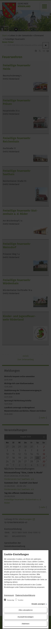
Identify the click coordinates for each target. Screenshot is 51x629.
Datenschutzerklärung (25, 595)
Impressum (9, 595)
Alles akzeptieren (26, 610)
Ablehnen (25, 624)
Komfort (20, 600)
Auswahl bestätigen (25, 617)
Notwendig (10, 600)
